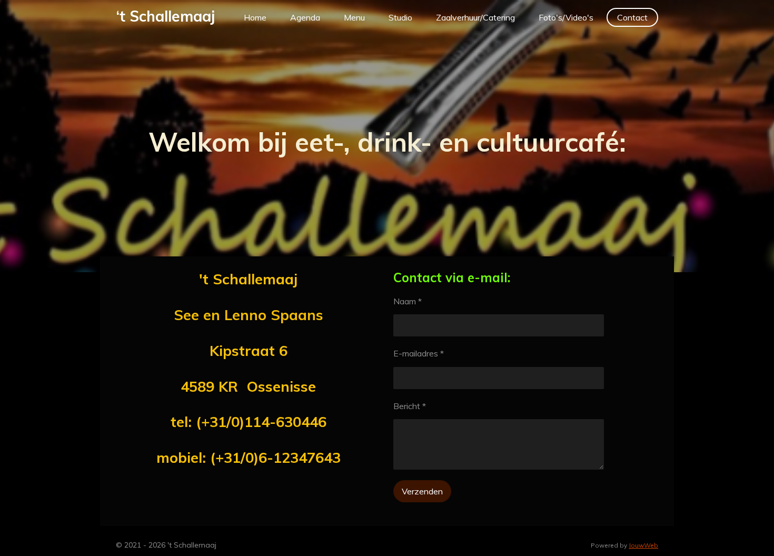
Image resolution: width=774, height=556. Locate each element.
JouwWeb (643, 545)
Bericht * (409, 406)
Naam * (407, 301)
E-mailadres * (418, 353)
